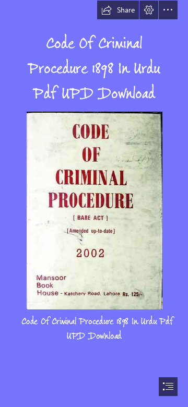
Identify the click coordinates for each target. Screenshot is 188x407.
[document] (94, 203)
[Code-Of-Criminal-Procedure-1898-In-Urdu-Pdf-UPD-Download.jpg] (94, 210)
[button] (118, 10)
